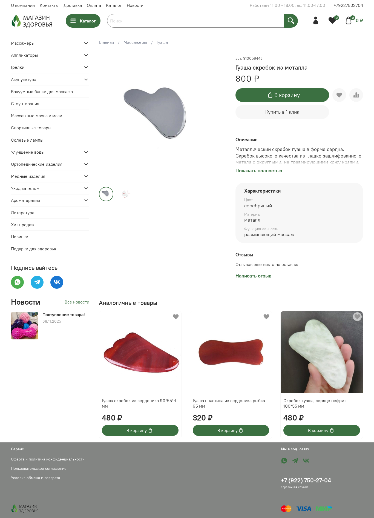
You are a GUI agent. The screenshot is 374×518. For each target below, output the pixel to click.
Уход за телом (25, 188)
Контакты (49, 5)
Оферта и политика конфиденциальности (48, 459)
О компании (23, 5)
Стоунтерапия (25, 103)
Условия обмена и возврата (35, 477)
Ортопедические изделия (36, 164)
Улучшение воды (27, 152)
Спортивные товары (31, 127)
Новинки (19, 236)
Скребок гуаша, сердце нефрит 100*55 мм (315, 402)
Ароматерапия (25, 200)
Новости (135, 5)
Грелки (17, 67)
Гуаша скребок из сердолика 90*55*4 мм (139, 402)
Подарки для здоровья (33, 248)
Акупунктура (23, 79)
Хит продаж (22, 224)
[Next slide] (218, 118)
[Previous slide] (107, 118)
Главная (106, 42)
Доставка (73, 5)
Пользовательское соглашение (39, 468)
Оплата (94, 5)
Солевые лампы (27, 140)
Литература (22, 212)
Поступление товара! (63, 314)
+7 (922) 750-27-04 (306, 480)
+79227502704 (348, 5)
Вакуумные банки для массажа (42, 91)
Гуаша (162, 42)
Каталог (114, 5)
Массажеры (135, 42)
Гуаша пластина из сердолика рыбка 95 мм (229, 402)
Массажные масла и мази (36, 115)
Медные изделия (28, 176)
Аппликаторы (24, 55)
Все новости (77, 302)
